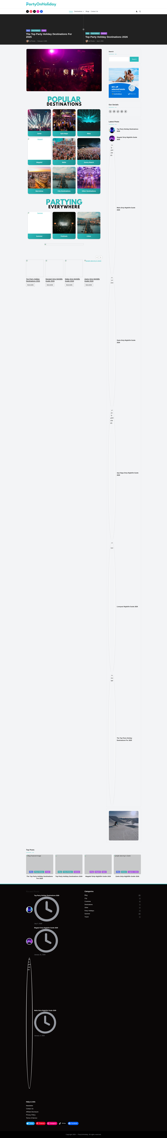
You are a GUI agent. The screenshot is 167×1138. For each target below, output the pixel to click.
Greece (124, 872)
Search (111, 51)
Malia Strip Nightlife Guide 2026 (72, 280)
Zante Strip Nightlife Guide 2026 (92, 280)
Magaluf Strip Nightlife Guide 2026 (54, 280)
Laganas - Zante (133, 872)
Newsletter (29, 1105)
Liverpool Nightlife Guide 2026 (127, 606)
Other (86, 907)
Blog (28, 30)
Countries (88, 901)
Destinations (89, 904)
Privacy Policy (30, 1115)
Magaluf (98, 872)
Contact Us (29, 1109)
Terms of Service (31, 1118)
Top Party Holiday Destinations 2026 (106, 37)
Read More (30, 284)
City (86, 898)
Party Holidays (36, 30)
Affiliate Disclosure (32, 1112)
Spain (104, 872)
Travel (44, 30)
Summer (104, 33)
